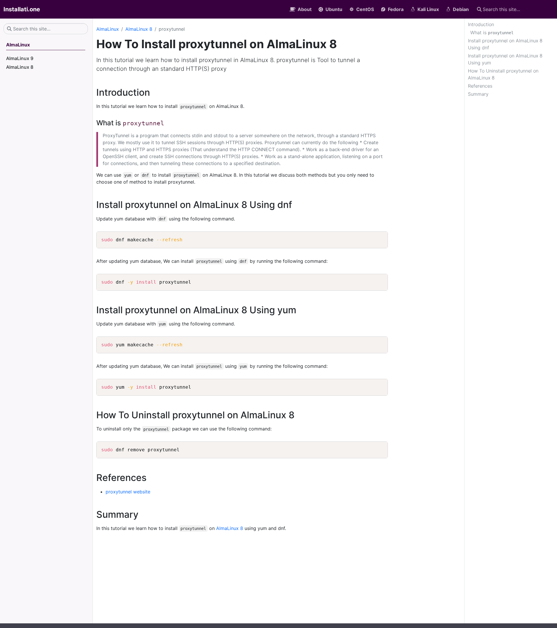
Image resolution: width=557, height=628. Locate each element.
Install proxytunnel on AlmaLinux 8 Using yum (505, 59)
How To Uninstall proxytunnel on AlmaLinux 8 (503, 74)
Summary (478, 94)
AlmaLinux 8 (138, 29)
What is (491, 32)
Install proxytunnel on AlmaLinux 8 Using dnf (505, 44)
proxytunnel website (128, 492)
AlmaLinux (107, 29)
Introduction (481, 24)
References (480, 86)
